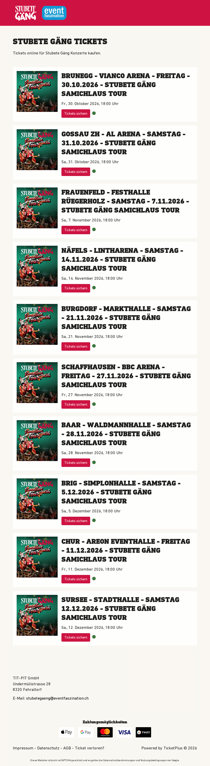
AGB (67, 748)
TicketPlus (173, 748)
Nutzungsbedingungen (154, 760)
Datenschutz (48, 748)
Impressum (23, 748)
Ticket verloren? (89, 748)
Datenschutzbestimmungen (119, 760)
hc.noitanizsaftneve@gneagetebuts (57, 698)
